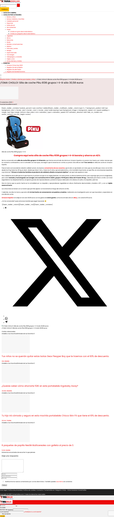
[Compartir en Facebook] (5, 208)
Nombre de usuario (6, 510)
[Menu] (0, 75)
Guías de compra (9, 13)
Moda (8, 42)
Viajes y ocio (11, 59)
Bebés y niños (11, 17)
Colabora (4, 9)
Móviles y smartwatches (15, 44)
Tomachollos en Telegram (52, 490)
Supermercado (12, 53)
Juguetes (10, 36)
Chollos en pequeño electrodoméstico (22, 34)
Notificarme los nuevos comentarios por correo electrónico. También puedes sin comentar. (38, 482)
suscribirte (59, 482)
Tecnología (10, 55)
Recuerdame (6, 514)
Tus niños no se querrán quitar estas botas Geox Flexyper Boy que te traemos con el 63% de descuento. (55, 356)
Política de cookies (29, 490)
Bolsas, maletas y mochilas (15, 19)
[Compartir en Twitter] (58, 316)
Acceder (3, 516)
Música (9, 46)
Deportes (10, 23)
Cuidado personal (12, 21)
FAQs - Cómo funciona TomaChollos (74, 490)
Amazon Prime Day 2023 (15, 65)
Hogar (9, 29)
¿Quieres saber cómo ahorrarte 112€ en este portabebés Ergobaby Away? (40, 385)
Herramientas (11, 27)
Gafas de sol (11, 25)
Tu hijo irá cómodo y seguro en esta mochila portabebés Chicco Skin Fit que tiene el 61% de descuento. (55, 415)
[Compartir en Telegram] (6, 323)
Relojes (9, 50)
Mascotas (10, 40)
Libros (9, 38)
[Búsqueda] (18, 5)
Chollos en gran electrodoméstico (21, 32)
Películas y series (12, 48)
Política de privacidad (15, 490)
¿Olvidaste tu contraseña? (32, 512)
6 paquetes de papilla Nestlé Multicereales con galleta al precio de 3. (38, 445)
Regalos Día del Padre (14, 69)
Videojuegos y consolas (14, 57)
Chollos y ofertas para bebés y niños (23, 79)
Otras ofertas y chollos (14, 61)
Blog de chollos (5, 79)
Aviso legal (3, 490)
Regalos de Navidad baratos (16, 72)
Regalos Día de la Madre (15, 67)
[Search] (0, 77)
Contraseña (4, 512)
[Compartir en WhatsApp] (6, 319)
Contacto (40, 490)
